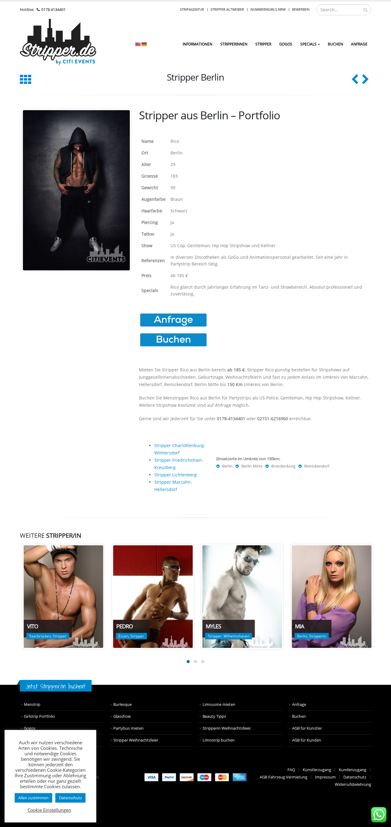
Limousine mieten (219, 704)
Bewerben (300, 9)
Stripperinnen (233, 44)
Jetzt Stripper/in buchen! (56, 686)
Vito (30, 626)
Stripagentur (192, 9)
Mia (297, 626)
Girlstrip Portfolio (39, 716)
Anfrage (359, 44)
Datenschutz (354, 777)
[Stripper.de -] (58, 42)
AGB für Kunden (306, 740)
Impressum (325, 777)
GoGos (285, 44)
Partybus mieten (128, 728)
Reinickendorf (316, 466)
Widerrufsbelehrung (353, 784)
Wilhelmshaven (234, 636)
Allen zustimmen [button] (33, 797)
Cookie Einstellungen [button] (49, 810)
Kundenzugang (352, 769)
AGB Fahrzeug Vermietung (283, 777)
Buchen (335, 44)
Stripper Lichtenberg (175, 475)
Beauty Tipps (214, 716)
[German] (144, 44)
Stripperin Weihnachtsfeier (227, 728)
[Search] (365, 10)
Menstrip (32, 704)
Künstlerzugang (317, 769)
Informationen (197, 44)
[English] (138, 44)
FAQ (291, 769)
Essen (121, 636)
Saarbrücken (38, 636)
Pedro (122, 626)
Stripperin (315, 636)
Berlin (227, 466)
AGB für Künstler (307, 728)
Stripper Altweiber (227, 9)
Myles (211, 626)
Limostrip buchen (219, 740)
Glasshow (122, 716)
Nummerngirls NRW (268, 9)
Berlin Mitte (251, 466)
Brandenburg (283, 466)
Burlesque (122, 704)
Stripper (263, 44)
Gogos (29, 728)
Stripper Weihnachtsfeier (135, 740)
